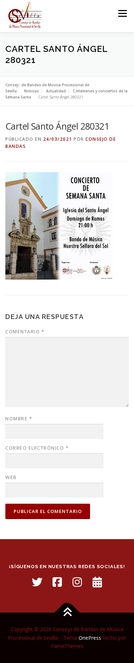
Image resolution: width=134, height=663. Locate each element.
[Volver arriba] (67, 612)
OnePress (90, 637)
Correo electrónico (37, 448)
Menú (122, 13)
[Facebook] (57, 582)
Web (11, 477)
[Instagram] (77, 582)
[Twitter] (37, 582)
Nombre (18, 418)
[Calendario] (97, 582)
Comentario (24, 331)
